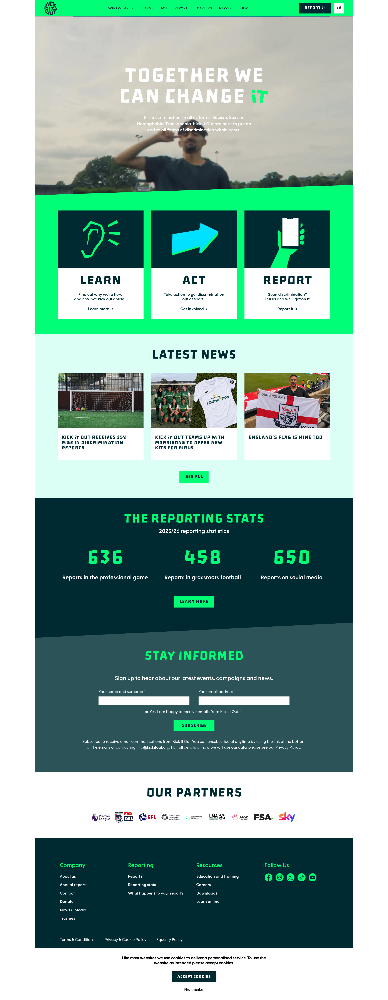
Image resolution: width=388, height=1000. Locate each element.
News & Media (73, 909)
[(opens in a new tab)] (101, 817)
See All (194, 477)
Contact (67, 893)
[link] (268, 876)
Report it (136, 876)
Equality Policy (169, 939)
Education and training (217, 876)
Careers (204, 8)
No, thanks (193, 989)
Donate (67, 901)
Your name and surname (121, 691)
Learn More (194, 602)
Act (164, 8)
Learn (145, 8)
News (224, 8)
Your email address (216, 691)
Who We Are (119, 8)
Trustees (67, 918)
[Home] (50, 8)
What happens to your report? (155, 893)
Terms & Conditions (77, 939)
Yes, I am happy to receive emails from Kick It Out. (194, 711)
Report (181, 8)
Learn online (207, 901)
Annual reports (73, 884)
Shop (243, 8)
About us (68, 876)
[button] (339, 8)
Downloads (206, 893)
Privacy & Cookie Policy (125, 939)
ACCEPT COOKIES (194, 976)
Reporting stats (142, 884)
